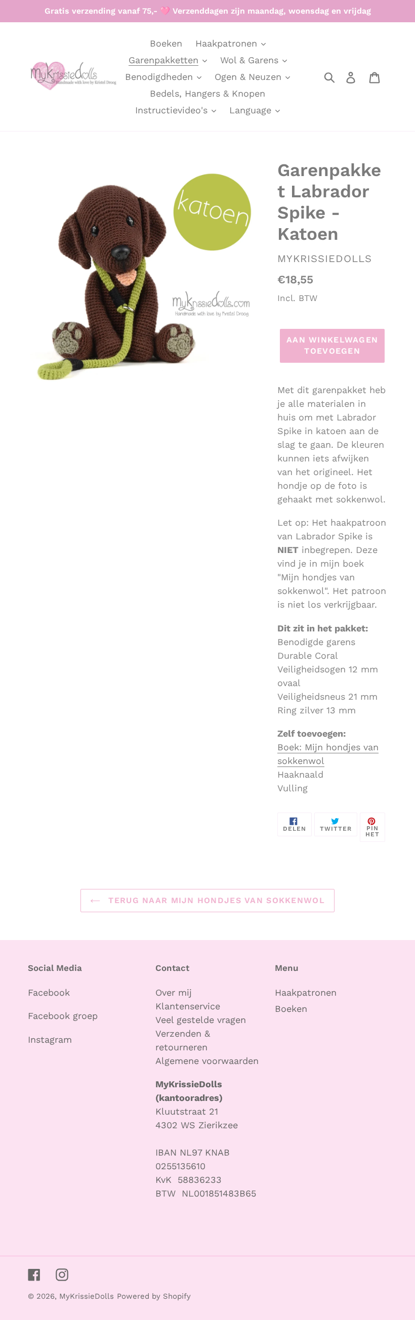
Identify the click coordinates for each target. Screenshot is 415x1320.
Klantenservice (187, 1006)
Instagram (50, 1039)
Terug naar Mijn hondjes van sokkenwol (215, 900)
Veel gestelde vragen (200, 1019)
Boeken (291, 1008)
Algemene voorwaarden (207, 1060)
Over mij (175, 992)
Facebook (49, 992)
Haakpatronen (306, 992)
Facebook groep (63, 1015)
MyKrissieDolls (86, 1296)
